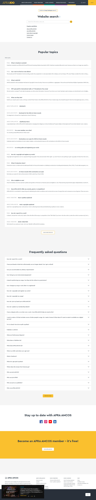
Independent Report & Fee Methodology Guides (69, 485)
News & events (39, 480)
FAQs (78, 480)
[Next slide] (34, 496)
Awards (37, 481)
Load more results (48, 232)
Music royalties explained (55, 481)
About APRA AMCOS (31, 28)
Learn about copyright (32, 33)
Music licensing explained (69, 480)
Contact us (29, 37)
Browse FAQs (48, 395)
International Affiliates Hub (82, 483)
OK (88, 494)
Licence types (30, 35)
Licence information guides (69, 483)
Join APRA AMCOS (31, 31)
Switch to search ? (48, 10)
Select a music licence (68, 481)
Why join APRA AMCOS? (55, 480)
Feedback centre (81, 481)
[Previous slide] (28, 496)
